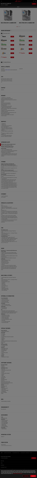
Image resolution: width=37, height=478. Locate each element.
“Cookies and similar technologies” (17, 473)
